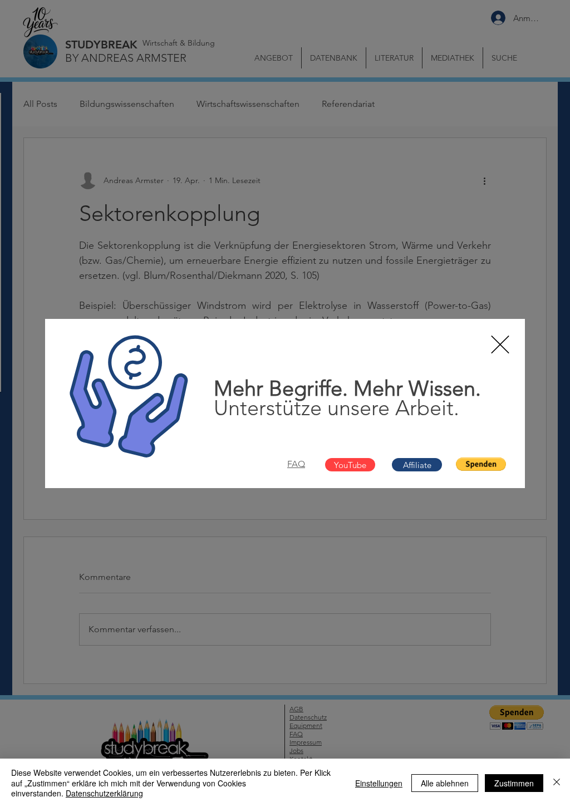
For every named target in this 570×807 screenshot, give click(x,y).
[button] (500, 344)
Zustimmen (514, 783)
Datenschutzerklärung (104, 793)
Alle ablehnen (445, 783)
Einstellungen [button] (378, 783)
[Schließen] (556, 782)
